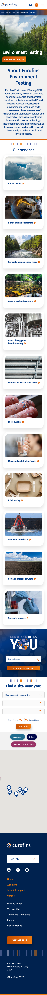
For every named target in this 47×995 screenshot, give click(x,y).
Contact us (18, 940)
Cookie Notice (14, 925)
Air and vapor (15, 183)
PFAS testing (14, 500)
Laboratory (18, 737)
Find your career (21, 668)
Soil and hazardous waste (21, 579)
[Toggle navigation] (30, 5)
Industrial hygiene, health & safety (17, 342)
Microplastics (15, 422)
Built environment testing (21, 222)
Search (21, 726)
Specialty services (17, 618)
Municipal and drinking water (22, 461)
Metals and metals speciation (23, 382)
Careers (11, 895)
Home (10, 879)
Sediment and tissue (18, 539)
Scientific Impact (16, 890)
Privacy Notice (14, 903)
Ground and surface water (21, 301)
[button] (22, 792)
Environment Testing (28, 12)
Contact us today (13, 59)
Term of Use (13, 909)
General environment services (23, 262)
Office (31, 737)
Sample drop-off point (23, 744)
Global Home (5, 12)
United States (15, 12)
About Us (12, 884)
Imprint (11, 920)
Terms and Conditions (18, 914)
